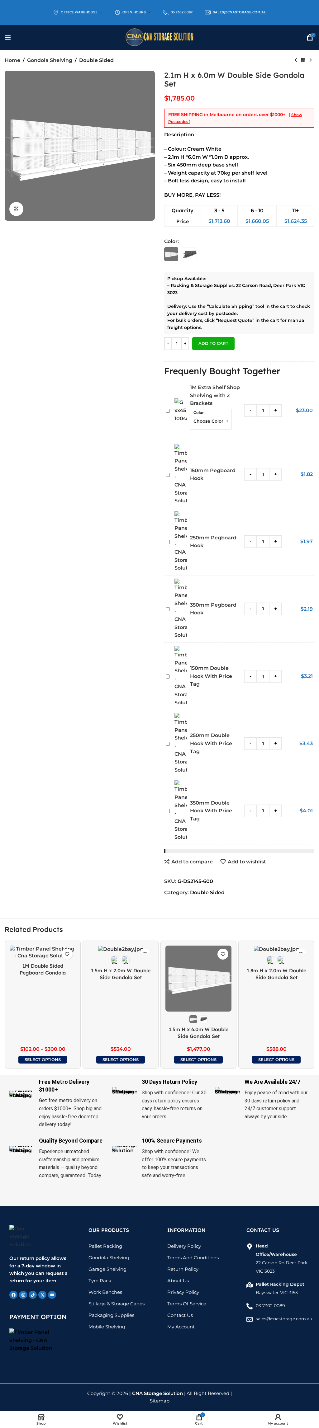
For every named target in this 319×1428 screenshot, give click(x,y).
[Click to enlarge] (16, 209)
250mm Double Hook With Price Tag (211, 743)
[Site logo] (159, 37)
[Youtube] (52, 1295)
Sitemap (159, 1401)
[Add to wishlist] (67, 954)
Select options (43, 1059)
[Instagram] (23, 1295)
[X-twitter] (42, 1295)
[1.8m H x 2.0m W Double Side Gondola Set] (276, 949)
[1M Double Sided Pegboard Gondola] (43, 953)
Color (171, 241)
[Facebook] (13, 1295)
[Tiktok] (33, 1295)
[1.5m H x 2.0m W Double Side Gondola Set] (121, 949)
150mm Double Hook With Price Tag (211, 676)
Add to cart (213, 343)
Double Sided (96, 60)
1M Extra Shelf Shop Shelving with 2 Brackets (215, 395)
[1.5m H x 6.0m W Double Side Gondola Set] (198, 979)
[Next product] (310, 60)
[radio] (171, 254)
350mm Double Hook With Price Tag (211, 811)
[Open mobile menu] (8, 37)
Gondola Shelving (49, 60)
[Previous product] (295, 60)
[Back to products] (303, 60)
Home (12, 60)
